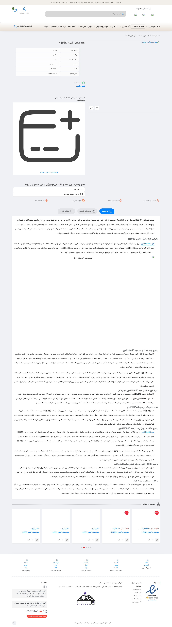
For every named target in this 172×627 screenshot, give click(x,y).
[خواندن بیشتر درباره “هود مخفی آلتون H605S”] (97, 540)
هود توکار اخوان (137, 589)
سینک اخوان (138, 592)
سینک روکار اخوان (136, 596)
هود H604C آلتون (147, 243)
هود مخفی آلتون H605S (90, 532)
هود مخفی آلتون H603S (60, 532)
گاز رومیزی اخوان (136, 602)
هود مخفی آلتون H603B (30, 532)
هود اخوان (138, 586)
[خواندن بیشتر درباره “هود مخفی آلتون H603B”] (37, 540)
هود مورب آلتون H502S (150, 532)
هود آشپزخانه (156, 36)
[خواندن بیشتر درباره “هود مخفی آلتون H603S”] (67, 540)
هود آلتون (146, 36)
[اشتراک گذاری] (97, 108)
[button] (157, 540)
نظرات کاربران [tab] (65, 211)
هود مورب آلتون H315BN (120, 532)
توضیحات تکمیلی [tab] (85, 211)
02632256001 (34, 611)
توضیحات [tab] (104, 211)
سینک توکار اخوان (136, 599)
